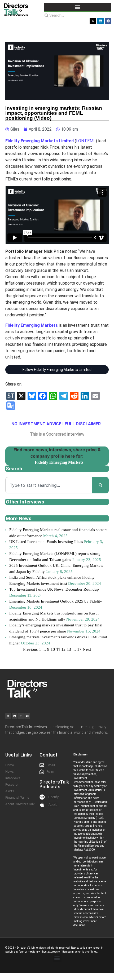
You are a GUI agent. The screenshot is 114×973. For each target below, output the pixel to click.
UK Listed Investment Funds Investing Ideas (46, 541)
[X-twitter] (93, 21)
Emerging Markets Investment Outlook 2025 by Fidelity (55, 601)
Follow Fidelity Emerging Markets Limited (57, 370)
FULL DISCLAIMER (83, 423)
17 (79, 649)
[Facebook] (108, 21)
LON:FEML (86, 140)
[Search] (100, 485)
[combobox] (48, 485)
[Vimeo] (27, 716)
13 (69, 649)
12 (63, 649)
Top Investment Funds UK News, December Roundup (54, 589)
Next (87, 649)
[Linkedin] (100, 21)
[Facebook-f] (21, 716)
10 (53, 649)
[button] (77, 7)
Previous (30, 649)
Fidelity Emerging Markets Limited (39, 140)
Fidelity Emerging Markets (31, 325)
